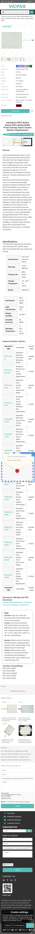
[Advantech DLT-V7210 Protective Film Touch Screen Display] (9, 730)
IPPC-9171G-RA (8, 387)
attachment (7, 798)
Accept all (30, 925)
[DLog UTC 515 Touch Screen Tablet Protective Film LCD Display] (26, 709)
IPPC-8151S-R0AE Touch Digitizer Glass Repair (14, 751)
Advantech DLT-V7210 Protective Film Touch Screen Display (8, 741)
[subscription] (29, 830)
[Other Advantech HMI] (19, 105)
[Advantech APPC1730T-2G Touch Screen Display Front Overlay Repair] (9, 709)
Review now (21, 691)
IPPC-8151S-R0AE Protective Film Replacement (14, 757)
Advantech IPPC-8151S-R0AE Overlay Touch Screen (16, 754)
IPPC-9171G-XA (8, 404)
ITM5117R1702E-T (8, 544)
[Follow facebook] (5, 1)
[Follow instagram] (11, 1)
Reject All (8, 925)
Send (17, 806)
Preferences (24, 930)
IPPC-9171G (8, 358)
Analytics (15, 930)
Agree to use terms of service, (16, 801)
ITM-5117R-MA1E (8, 559)
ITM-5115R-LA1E (8, 435)
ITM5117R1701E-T (8, 528)
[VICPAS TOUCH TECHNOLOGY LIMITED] (17, 6)
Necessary (8, 930)
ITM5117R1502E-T (8, 483)
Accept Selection (19, 925)
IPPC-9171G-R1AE (8, 371)
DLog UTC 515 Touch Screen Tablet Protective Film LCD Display (24, 719)
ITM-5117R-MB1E (8, 576)
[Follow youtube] (2, 1)
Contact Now (15, 111)
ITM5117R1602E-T (8, 513)
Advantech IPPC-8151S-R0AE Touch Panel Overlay (15, 760)
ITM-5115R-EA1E (8, 420)
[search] (31, 12)
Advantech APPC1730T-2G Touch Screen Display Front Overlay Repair (9, 719)
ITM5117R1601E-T (8, 498)
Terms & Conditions (25, 801)
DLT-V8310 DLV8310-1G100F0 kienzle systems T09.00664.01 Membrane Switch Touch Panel (25, 741)
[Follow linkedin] (8, 1)
